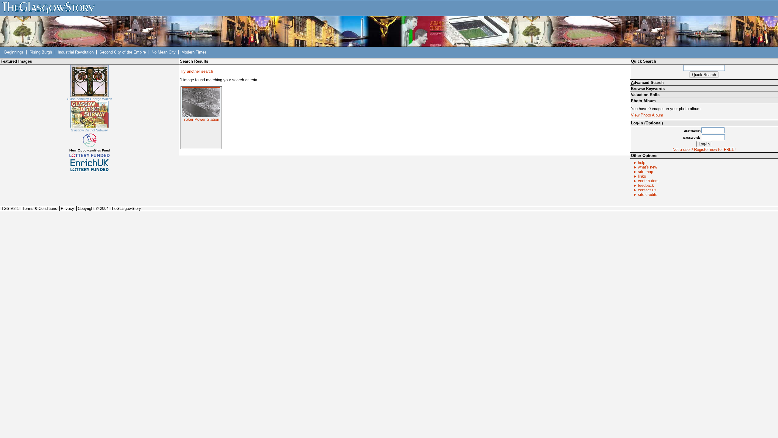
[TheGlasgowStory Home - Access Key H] (51, 7)
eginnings (14, 52)
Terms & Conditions (39, 208)
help (641, 162)
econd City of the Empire (122, 52)
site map (645, 171)
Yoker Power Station (201, 119)
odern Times (194, 52)
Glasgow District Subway (89, 130)
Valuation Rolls (645, 94)
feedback (646, 185)
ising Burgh (40, 52)
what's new (647, 167)
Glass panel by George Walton (89, 99)
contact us (647, 190)
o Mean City (164, 52)
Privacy (67, 208)
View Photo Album (647, 115)
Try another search (196, 71)
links (642, 176)
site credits (647, 194)
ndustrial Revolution (76, 52)
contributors (648, 181)
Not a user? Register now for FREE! (704, 149)
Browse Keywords (648, 88)
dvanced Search (647, 82)
